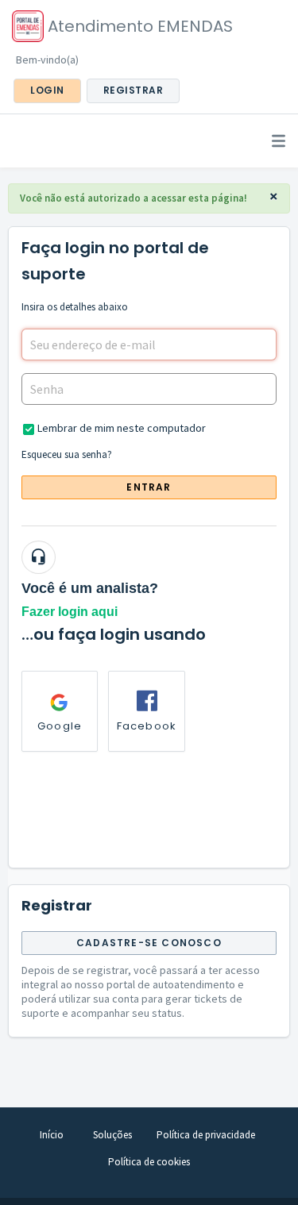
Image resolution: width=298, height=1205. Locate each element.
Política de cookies (149, 1161)
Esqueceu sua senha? (66, 454)
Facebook (147, 725)
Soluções (112, 1134)
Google (59, 725)
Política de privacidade (206, 1134)
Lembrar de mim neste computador (121, 428)
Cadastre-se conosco (149, 942)
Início (52, 1134)
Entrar (148, 487)
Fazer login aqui (69, 611)
